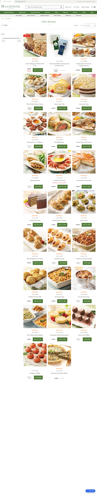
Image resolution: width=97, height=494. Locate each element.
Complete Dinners (44, 15)
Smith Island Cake (35, 220)
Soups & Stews (35, 12)
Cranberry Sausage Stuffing (84, 258)
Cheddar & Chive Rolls (35, 297)
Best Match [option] (88, 25)
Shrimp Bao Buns (35, 180)
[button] (93, 7)
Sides (56, 12)
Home (2, 18)
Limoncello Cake (84, 104)
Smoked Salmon (9, 12)
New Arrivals (57, 15)
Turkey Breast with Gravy (83, 142)
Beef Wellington (59, 142)
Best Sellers (19, 15)
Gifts (84, 12)
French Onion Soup (83, 297)
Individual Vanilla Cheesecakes (59, 335)
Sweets (75, 12)
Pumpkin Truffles (35, 373)
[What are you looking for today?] (61, 7)
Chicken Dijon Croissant (59, 220)
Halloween (68, 15)
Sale (92, 12)
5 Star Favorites (31, 15)
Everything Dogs (59, 258)
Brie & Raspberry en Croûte (35, 258)
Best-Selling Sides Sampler (35, 335)
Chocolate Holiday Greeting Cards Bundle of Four (59, 64)
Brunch (65, 12)
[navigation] (11, 38)
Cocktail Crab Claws (59, 180)
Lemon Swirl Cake (59, 104)
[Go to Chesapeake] (20, 1)
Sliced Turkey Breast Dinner (35, 104)
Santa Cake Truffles (83, 335)
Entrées (47, 12)
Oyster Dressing (59, 297)
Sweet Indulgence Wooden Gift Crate (35, 64)
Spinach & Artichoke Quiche (59, 373)
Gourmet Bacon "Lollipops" (35, 142)
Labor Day (78, 15)
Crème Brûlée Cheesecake (83, 180)
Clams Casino (84, 220)
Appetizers (22, 12)
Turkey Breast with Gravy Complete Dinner (83, 64)
